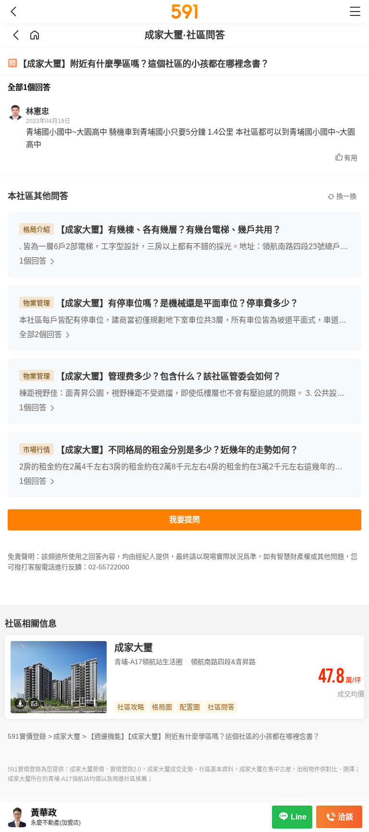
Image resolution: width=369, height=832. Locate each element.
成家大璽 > (69, 736)
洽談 (345, 817)
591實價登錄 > (30, 736)
